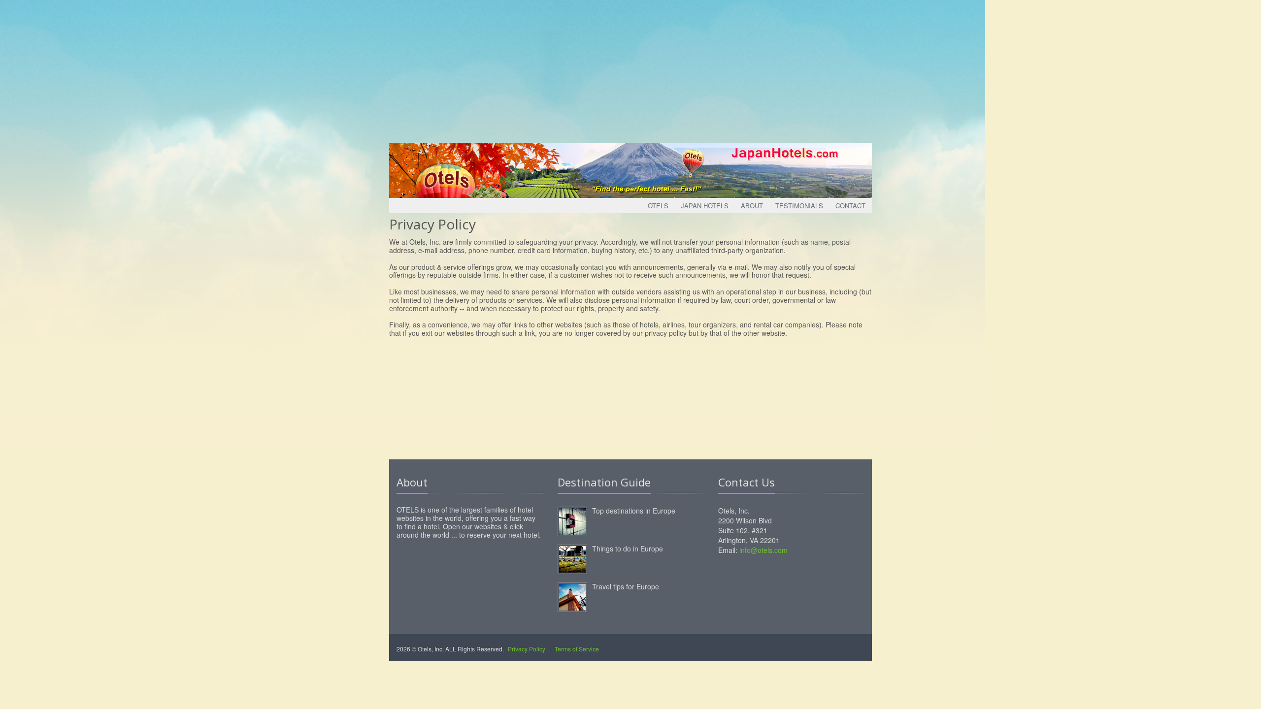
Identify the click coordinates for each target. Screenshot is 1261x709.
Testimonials (799, 205)
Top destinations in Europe (633, 511)
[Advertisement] (630, 69)
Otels (658, 205)
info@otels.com (763, 550)
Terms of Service (577, 649)
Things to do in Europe (627, 548)
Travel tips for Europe (625, 586)
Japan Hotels (705, 205)
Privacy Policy (526, 649)
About (752, 205)
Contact (850, 205)
